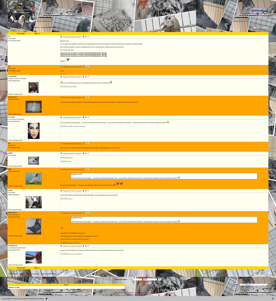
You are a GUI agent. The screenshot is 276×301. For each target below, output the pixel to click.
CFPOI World (14, 27)
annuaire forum (139, 293)
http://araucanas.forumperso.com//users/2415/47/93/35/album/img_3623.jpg (83, 53)
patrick (265, 13)
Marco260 (260, 13)
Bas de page (21, 33)
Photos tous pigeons (32, 27)
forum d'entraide (128, 293)
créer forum (118, 293)
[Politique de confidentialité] (46, 298)
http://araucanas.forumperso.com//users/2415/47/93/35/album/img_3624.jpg (83, 54)
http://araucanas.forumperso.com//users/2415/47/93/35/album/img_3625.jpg (83, 56)
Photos (22, 27)
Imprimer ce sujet (14, 287)
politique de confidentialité (153, 293)
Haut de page (21, 268)
